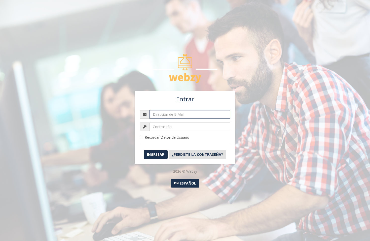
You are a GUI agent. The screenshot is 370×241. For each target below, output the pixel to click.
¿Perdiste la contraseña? (197, 154)
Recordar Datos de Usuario (167, 137)
